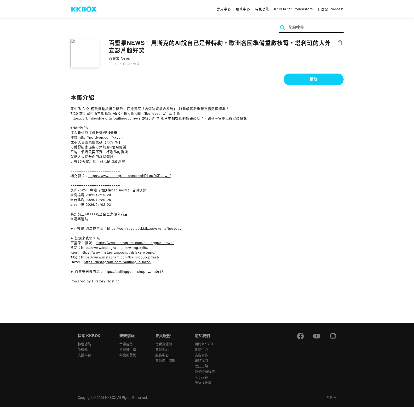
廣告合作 (201, 354)
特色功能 (262, 8)
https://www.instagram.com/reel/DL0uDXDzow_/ (129, 175)
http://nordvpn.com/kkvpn (101, 137)
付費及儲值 (163, 343)
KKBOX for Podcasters (293, 8)
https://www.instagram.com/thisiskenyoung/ (118, 252)
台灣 (329, 398)
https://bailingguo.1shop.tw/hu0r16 (134, 271)
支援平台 (84, 354)
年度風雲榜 (127, 354)
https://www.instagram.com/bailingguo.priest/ (120, 257)
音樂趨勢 (126, 343)
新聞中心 (201, 349)
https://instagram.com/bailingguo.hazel (117, 261)
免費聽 (83, 349)
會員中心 (224, 8)
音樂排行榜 (127, 349)
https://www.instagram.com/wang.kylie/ (115, 247)
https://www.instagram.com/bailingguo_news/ (135, 242)
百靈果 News (119, 58)
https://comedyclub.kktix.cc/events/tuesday (144, 228)
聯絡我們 (201, 360)
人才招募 (201, 376)
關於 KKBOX (204, 343)
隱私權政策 (203, 382)
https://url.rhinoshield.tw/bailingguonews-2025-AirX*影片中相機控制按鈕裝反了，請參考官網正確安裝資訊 (158, 118)
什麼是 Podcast (331, 8)
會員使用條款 (165, 360)
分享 (340, 43)
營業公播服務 (205, 371)
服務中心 (243, 8)
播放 (313, 79)
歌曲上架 (201, 365)
